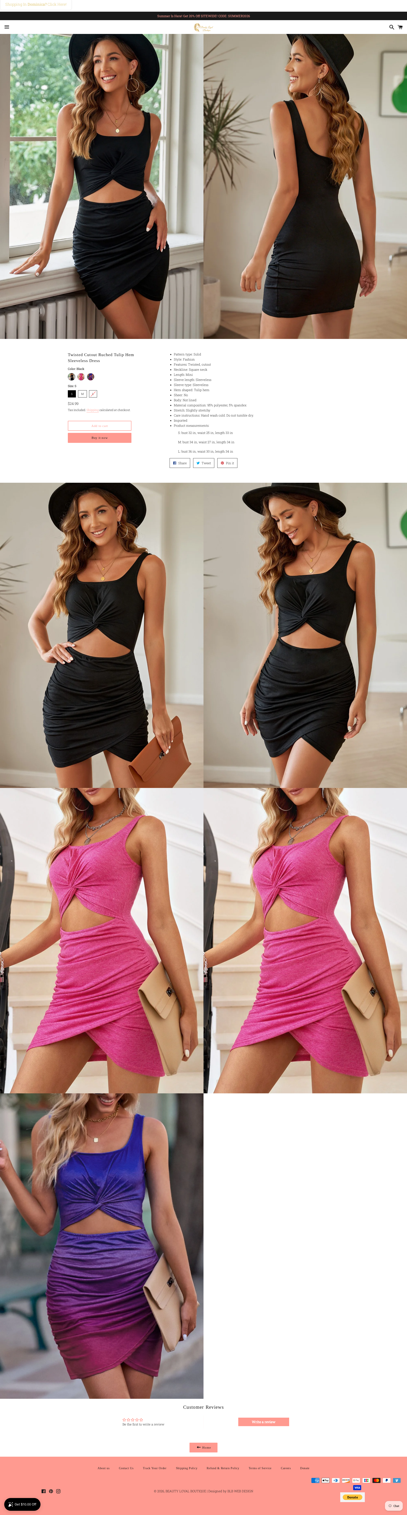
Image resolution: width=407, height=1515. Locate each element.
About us (104, 1468)
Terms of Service (260, 1468)
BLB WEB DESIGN (240, 1491)
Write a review (263, 1422)
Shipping (92, 410)
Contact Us (126, 1468)
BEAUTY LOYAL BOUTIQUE (186, 1491)
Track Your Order (155, 1468)
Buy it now (100, 437)
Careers (286, 1468)
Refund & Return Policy (223, 1468)
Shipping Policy (187, 1468)
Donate (304, 1468)
